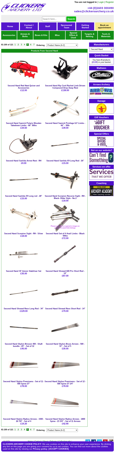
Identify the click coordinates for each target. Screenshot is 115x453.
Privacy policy (40, 449)
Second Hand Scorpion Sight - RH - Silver (23, 233)
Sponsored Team (66, 26)
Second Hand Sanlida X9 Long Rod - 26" (65, 161)
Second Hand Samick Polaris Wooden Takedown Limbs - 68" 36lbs (23, 124)
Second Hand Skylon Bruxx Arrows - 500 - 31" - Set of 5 (65, 345)
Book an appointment (104, 26)
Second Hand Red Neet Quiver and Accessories (24, 86)
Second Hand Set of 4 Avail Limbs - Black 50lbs (65, 234)
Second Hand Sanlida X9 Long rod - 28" (23, 196)
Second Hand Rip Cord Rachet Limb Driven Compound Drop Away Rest (65, 86)
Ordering (40, 45)
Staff (47, 26)
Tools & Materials (106, 35)
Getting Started (85, 26)
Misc (57, 35)
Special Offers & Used (73, 35)
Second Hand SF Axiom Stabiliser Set (23, 271)
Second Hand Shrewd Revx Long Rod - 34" (23, 308)
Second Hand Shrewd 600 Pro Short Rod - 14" (65, 272)
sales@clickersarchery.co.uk (94, 11)
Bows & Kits (41, 35)
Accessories (9, 35)
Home (10, 26)
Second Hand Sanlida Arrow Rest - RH (23, 161)
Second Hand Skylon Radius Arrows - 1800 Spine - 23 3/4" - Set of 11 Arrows (65, 420)
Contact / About (29, 26)
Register (110, 2)
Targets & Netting (89, 35)
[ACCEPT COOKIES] (59, 449)
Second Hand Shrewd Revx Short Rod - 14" (65, 308)
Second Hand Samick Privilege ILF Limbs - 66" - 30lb (65, 124)
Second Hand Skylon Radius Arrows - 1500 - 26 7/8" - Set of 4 (23, 420)
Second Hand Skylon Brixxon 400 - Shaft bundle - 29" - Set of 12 (23, 345)
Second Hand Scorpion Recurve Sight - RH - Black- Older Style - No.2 (65, 197)
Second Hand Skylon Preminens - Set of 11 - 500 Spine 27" (23, 382)
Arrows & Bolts (25, 35)
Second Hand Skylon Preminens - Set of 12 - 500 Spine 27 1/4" (65, 382)
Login (101, 2)
